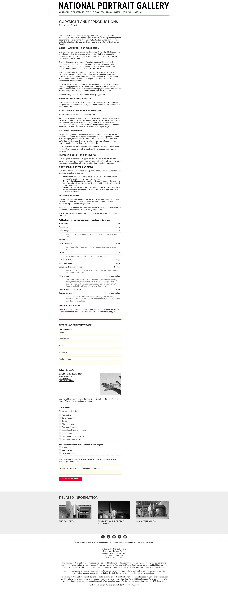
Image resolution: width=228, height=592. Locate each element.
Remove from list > (66, 381)
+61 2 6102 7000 (116, 555)
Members (126, 12)
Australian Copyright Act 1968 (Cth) (126, 579)
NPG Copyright (158, 581)
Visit (88, 12)
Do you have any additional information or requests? (79, 468)
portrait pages (86, 401)
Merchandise (67, 433)
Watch (117, 12)
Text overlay (67, 450)
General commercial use (71, 439)
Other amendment (69, 453)
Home (77, 542)
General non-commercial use (73, 436)
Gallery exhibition (68, 418)
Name (61, 332)
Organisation (64, 339)
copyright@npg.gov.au (108, 312)
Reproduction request (112, 581)
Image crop (66, 447)
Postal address (65, 359)
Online (64, 421)
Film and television (69, 424)
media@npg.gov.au (97, 95)
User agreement (115, 542)
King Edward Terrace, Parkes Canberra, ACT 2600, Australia (114, 552)
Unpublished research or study (74, 430)
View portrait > (65, 379)
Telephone (63, 352)
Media (90, 542)
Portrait (74, 25)
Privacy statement (101, 542)
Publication (66, 415)
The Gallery (98, 12)
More (135, 12)
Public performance (69, 427)
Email (61, 346)
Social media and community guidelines (138, 542)
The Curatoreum (65, 107)
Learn (109, 12)
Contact (83, 542)
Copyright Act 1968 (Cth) (91, 40)
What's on (64, 12)
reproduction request (87, 68)
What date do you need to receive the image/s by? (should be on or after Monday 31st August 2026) (88, 460)
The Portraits (77, 12)
